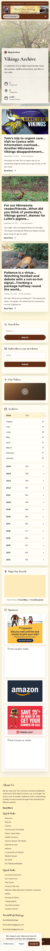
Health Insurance (11, 837)
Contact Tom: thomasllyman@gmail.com (36, 3)
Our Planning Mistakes (14, 863)
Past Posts (9, 882)
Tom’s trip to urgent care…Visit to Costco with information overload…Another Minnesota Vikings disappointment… (24, 145)
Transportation (10, 901)
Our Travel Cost (11, 879)
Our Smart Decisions (13, 875)
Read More (8, 171)
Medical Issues (11, 856)
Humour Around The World (15, 841)
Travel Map (23, 600)
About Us (8, 818)
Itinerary (8, 848)
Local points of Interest (14, 852)
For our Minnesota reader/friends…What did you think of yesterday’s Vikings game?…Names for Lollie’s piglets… (24, 212)
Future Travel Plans (12, 833)
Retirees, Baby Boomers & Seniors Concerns (23, 890)
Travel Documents (12, 905)
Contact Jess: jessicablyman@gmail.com (13, 3)
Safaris (7, 894)
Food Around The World (14, 830)
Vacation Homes (11, 909)
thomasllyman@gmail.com (13, 929)
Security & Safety (12, 897)
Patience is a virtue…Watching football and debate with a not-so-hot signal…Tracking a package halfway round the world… (23, 281)
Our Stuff (8, 860)
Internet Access (11, 845)
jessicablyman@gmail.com (13, 925)
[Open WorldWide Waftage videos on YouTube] (25, 391)
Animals (8, 822)
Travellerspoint (36, 600)
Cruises (8, 826)
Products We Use (12, 886)
